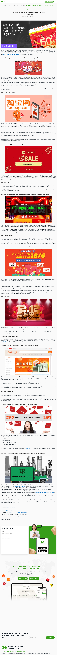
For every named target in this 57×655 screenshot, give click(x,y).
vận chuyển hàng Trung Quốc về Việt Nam (44, 492)
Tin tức (12, 5)
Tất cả (3, 531)
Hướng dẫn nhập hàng (21, 5)
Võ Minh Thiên (25, 16)
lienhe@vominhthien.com (10, 510)
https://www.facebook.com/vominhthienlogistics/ (16, 512)
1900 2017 (8, 509)
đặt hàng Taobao (5, 341)
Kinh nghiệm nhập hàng (7, 533)
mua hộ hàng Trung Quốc (19, 486)
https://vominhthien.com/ (11, 507)
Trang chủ (6, 5)
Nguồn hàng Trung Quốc (7, 536)
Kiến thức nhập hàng (6, 538)
